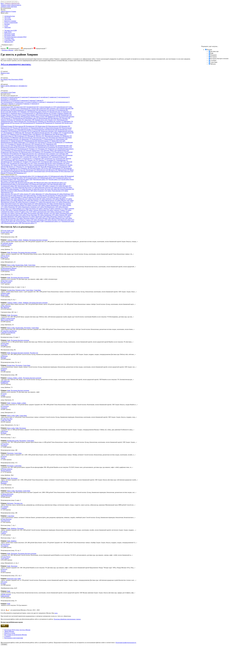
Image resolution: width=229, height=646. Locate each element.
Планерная (53, 147)
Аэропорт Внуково (66, 108)
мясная (40, 100)
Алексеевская (62, 107)
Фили (44, 166)
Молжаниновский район (9, 184)
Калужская (17, 123)
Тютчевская (15, 163)
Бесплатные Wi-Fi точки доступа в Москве (17, 630)
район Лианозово (35, 199)
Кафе (211, 53)
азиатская (26, 97)
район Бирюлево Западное (44, 187)
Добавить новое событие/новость (11, 5)
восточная (5, 99)
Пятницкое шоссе (27, 152)
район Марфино (61, 199)
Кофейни (26, 240)
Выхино (66, 118)
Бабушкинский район (59, 176)
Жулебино (51, 121)
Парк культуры (7, 145)
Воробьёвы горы (31, 118)
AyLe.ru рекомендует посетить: (16, 64)
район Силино (15, 211)
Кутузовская (35, 131)
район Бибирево (7, 187)
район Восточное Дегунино (43, 189)
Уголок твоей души (7, 232)
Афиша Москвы (9, 631)
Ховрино (5, 168)
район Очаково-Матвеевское (51, 205)
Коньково (66, 126)
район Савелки (44, 208)
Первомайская (43, 145)
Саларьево (53, 153)
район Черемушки (38, 216)
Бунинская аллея (44, 115)
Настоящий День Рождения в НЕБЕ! (12, 79)
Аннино (35, 108)
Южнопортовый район (13, 223)
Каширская (50, 123)
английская (45, 97)
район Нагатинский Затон (49, 202)
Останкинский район (9, 186)
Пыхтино (16, 152)
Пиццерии (213, 55)
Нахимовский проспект (12, 139)
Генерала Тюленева (8, 120)
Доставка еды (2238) (10, 30)
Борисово (67, 111)
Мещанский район (43, 182)
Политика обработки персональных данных (67, 619)
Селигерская (19, 155)
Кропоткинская (40, 129)
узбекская (5, 103)
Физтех (12, 166)
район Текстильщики (31, 213)
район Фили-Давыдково (31, 215)
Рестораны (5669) (9, 35)
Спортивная (45, 157)
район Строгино (17, 213)
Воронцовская (44, 118)
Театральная (9, 160)
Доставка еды (214, 51)
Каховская (40, 123)
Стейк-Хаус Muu (6, 420)
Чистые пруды (19, 170)
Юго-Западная (67, 171)
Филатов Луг (21, 166)
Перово (54, 145)
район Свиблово (57, 208)
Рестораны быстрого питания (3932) (15, 37)
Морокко (3, 357)
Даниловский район (24, 179)
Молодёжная (6, 137)
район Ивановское (52, 194)
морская (33, 100)
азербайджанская (15, 97)
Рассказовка (49, 152)
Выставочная (56, 118)
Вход (2, 3)
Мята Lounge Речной (7, 320)
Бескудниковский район (17, 178)
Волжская (8, 118)
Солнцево (27, 157)
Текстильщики (21, 160)
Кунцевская (16, 131)
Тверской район (37, 221)
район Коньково (19, 195)
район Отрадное (34, 205)
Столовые (213, 60)
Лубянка (57, 132)
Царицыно (25, 168)
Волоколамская (19, 118)
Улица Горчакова (58, 163)
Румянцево (17, 153)
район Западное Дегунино (10, 194)
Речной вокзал (61, 152)
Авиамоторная (7, 107)
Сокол (7, 157)
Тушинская (58, 161)
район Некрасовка (66, 202)
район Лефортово (21, 199)
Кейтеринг (10, 503)
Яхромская (21, 173)
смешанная (51, 102)
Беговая (53, 110)
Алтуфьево (15, 108)
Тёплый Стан (32, 160)
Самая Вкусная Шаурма (8, 332)
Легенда (3, 571)
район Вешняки (15, 189)
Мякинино (16, 137)
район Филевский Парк (13, 215)
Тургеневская (46, 161)
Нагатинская (27, 137)
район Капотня (7, 195)
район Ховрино (61, 215)
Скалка (3, 395)
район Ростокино (31, 208)
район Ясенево (54, 220)
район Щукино (44, 218)
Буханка (3, 583)
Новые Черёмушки (21, 142)
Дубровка (42, 121)
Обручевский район (58, 184)
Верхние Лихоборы (15, 116)
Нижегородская (38, 139)
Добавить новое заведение (9, 6)
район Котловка (64, 195)
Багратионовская (20, 110)
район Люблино (48, 199)
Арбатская (44, 108)
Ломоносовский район (9, 182)
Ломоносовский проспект (43, 132)
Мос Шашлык (5, 307)
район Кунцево (43, 197)
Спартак (36, 157)
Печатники (23, 147)
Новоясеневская (7, 142)
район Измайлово (66, 194)
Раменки (39, 152)
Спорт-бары (31, 265)
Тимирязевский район (52, 221)
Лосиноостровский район (27, 182)
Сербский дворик (6, 244)
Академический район (9, 176)
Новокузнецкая (17, 140)
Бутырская (56, 115)
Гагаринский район (63, 178)
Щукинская (28, 171)
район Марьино (20, 200)
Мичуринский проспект (53, 136)
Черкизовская (57, 168)
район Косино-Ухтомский (48, 195)
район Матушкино (34, 200)
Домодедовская (20, 121)
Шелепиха (53, 170)
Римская (7, 153)
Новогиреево (61, 139)
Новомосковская (30, 140)
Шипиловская (63, 170)
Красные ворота (10, 129)
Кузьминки (6, 131)
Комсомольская (54, 126)
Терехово (42, 160)
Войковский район (48, 178)
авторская (5, 97)
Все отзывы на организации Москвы (15, 634)
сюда (55, 613)
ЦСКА (48, 168)
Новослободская (58, 140)
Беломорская (62, 110)
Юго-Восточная (54, 171)
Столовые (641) (9, 38)
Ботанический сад (31, 113)
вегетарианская (64, 97)
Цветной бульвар (37, 168)
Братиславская (45, 113)
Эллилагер (4, 408)
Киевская (59, 123)
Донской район (54, 179)
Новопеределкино (44, 140)
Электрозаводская (41, 171)
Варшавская (66, 115)
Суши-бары (213, 62)
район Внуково (27, 189)
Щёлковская (17, 171)
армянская (54, 97)
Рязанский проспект (29, 153)
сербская (42, 102)
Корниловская (7, 128)
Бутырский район (33, 178)
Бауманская (44, 110)
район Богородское (61, 187)
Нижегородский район (41, 184)
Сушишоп (4, 508)
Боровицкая (6, 113)
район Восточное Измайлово (64, 189)
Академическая (32, 107)
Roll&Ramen (4, 382)
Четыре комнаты (6, 470)
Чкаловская (31, 170)
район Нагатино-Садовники (28, 202)
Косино (16, 128)
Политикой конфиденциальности (126, 642)
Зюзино (60, 121)
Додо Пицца (4, 546)
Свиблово (63, 153)
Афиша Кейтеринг (6, 495)
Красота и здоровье (10, 21)
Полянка (33, 149)
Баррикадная (33, 110)
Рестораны (213, 57)
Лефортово (19, 132)
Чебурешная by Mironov (8, 270)
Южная (4, 173)
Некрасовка (26, 139)
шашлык (27, 103)
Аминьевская (25, 108)
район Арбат (39, 186)
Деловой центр (41, 120)
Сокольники (17, 157)
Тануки (3, 458)
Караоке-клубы (20, 290)
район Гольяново (40, 190)
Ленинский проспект (49, 131)
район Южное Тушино (24, 220)
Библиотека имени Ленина (39, 111)
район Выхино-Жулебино (23, 190)
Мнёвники (67, 136)
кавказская (25, 100)
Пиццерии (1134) (9, 33)
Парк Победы (19, 145)
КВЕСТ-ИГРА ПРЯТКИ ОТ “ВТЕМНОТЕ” (14, 86)
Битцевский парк (56, 111)
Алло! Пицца (5, 558)
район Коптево (32, 195)
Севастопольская (7, 155)
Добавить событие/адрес (12, 3)
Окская (50, 142)
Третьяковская (7, 161)
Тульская (35, 161)
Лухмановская (68, 132)
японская (35, 103)
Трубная (27, 161)
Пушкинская (6, 152)
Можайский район (59, 182)
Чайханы (213, 64)
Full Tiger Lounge (6, 282)
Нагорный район (25, 184)
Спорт (6, 26)
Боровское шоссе (17, 113)
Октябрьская (59, 142)
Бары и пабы (11, 265)
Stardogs (3, 370)
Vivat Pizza (4, 445)
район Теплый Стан (47, 213)
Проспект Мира (50, 150)
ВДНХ (4, 116)
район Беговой (65, 186)
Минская (31, 136)
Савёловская (42, 153)
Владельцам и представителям (13, 638)
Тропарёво (17, 161)
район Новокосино (42, 203)
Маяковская (50, 134)
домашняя (13, 99)
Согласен (4, 644)
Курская (25, 131)
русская (28, 102)
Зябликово (68, 121)
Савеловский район (8, 221)
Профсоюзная (63, 150)
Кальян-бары (19, 265)
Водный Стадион (41, 116)
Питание (7, 24)
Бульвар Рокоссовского (29, 115)
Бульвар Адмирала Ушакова (61, 113)
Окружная (42, 142)
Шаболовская (42, 170)
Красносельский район (18, 181)
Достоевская (32, 121)
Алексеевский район (26, 176)
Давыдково (29, 120)
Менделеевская (20, 136)
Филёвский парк (33, 166)
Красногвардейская (38, 128)
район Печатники (11, 207)
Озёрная (33, 142)
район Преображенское (49, 207)
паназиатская (20, 102)
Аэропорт (54, 108)
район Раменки (18, 208)
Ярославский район (29, 223)
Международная (7, 136)
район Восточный (7, 190)
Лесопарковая (8, 132)
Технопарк (51, 160)
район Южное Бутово (59, 218)
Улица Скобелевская (20, 165)
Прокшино (8, 150)
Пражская (52, 149)
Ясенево (12, 173)
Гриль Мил (4, 345)
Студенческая (26, 158)
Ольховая (12, 144)
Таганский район (23, 221)
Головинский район (8, 179)
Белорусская (6, 111)
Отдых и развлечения (10, 22)
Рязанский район (67, 220)
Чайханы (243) (8, 41)
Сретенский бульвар (59, 157)
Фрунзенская (64, 166)
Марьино (39, 134)
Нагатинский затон (41, 137)
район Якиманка (40, 220)
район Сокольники (57, 211)
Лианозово (29, 132)
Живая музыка (5, 73)
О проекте (7, 636)
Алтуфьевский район (42, 176)
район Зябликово (38, 194)
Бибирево (25, 111)
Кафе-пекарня (5, 596)
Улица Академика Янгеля (43, 163)
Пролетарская (20, 150)
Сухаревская (38, 158)
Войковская (53, 116)
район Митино (63, 200)
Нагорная (53, 137)
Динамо (52, 120)
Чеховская (8, 170)
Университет (53, 165)
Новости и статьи (9, 633)
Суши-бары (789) (9, 40)
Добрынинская (7, 121)
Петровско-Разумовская (9, 147)
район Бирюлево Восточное (24, 187)
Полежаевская (23, 149)
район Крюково (17, 197)
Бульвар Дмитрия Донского (11, 115)
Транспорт (7, 27)
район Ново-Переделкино (10, 203)
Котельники (26, 128)
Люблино (5, 134)
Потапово (43, 149)
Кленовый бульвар (8, 126)
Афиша (3, 11)
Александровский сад (47, 107)
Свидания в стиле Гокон (8, 92)
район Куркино (56, 197)
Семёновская (31, 155)
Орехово (20, 144)
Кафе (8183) (8, 32)
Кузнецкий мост (64, 129)
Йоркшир (4, 483)
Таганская (60, 158)
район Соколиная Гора (41, 211)
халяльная (20, 103)
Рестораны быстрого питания (219, 58)
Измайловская (6, 123)
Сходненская (49, 158)
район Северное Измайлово (18, 210)
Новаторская (50, 139)
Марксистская (16, 134)
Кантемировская (29, 123)
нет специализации (7, 102)
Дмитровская (62, 120)
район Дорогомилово (56, 190)
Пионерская (43, 147)
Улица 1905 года (26, 163)
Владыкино (28, 116)
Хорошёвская (14, 168)
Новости (8, 11)
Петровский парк (65, 145)
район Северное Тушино (58, 210)
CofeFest (3, 533)
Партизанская (31, 145)
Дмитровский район (40, 179)
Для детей (7, 17)
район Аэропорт (51, 186)
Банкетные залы (12, 578)
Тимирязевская (62, 160)
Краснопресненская (54, 128)
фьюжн (12, 103)
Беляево (16, 111)
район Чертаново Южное (28, 218)
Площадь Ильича (65, 147)
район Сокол (26, 211)
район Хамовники (47, 215)
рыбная (35, 102)
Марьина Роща (29, 134)
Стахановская (6, 158)
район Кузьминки (29, 197)
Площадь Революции (9, 149)
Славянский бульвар (57, 155)
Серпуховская (43, 155)
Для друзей (7, 19)
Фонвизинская (53, 166)
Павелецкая (51, 144)
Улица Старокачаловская (38, 165)
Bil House (3, 433)
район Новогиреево (27, 203)
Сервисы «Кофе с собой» (14, 240)
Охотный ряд (40, 144)
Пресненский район (25, 186)
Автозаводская (19, 107)
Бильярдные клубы (13, 440)
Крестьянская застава (26, 129)
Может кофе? (5, 295)
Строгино (16, 158)
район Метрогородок (49, 200)
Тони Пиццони (5, 520)
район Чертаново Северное (56, 216)
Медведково (61, 134)
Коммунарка (43, 126)
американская (35, 97)
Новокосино (6, 140)
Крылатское (53, 129)
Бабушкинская (7, 110)
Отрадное (29, 144)
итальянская (16, 100)
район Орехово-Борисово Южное (15, 205)
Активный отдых (9, 16)
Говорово (20, 120)
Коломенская (31, 126)
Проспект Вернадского (34, 150)
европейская (6, 100)
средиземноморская (63, 102)
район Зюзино (25, 194)
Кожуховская (20, 126)
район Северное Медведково (39, 210)
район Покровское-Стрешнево (29, 207)
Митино (40, 136)
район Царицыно (24, 216)
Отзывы (13, 11)
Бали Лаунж (4, 257)
